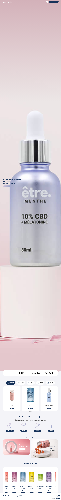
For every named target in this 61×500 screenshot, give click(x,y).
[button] (4, 398)
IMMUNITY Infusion (26, 486)
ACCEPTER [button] (57, 498)
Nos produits (22, 1)
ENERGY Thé (9, 486)
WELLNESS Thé (43, 486)
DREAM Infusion (30, 404)
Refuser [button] (54, 498)
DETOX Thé (52, 486)
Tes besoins (30, 1)
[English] (47, 2)
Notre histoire (37, 1)
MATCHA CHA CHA (34, 486)
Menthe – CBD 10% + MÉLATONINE (49, 404)
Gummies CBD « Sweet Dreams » (12, 404)
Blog (43, 1)
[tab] (10, 383)
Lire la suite (26, 498)
